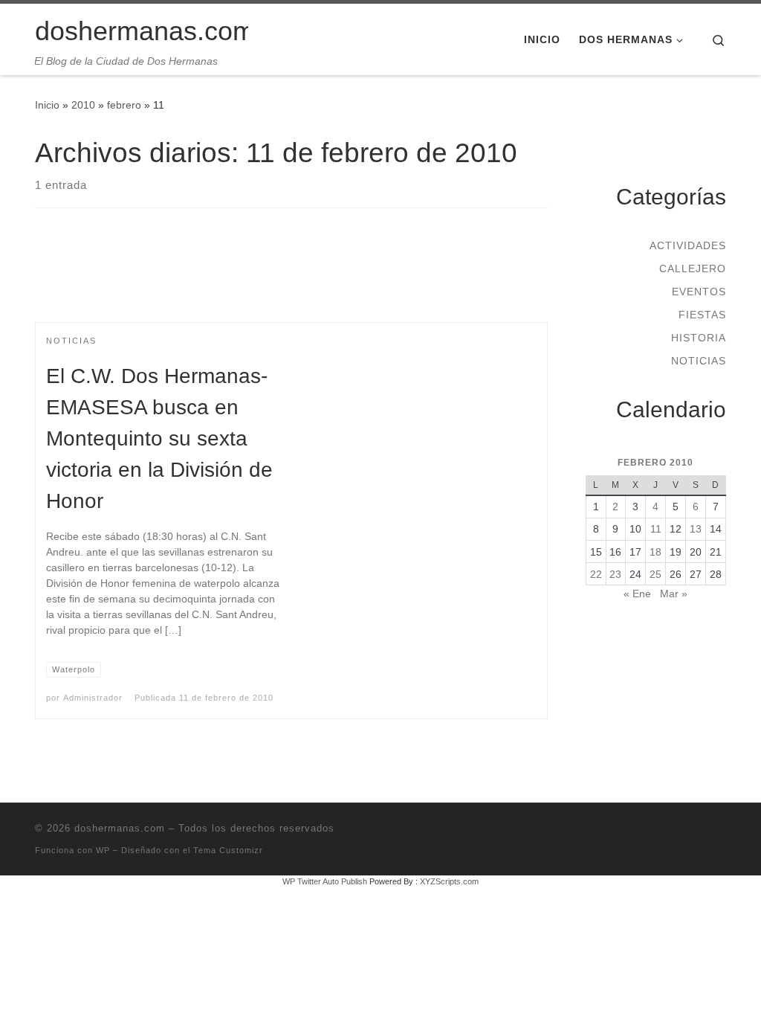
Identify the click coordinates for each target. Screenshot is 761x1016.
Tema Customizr (228, 850)
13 (696, 529)
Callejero (692, 268)
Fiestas (702, 315)
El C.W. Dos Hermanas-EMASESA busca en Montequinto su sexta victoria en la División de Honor (159, 438)
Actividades (688, 245)
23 (615, 574)
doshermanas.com (119, 828)
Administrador (93, 697)
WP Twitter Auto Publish (324, 881)
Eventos (699, 292)
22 (596, 574)
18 (655, 552)
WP (103, 850)
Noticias (698, 361)
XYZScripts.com (449, 881)
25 (655, 574)
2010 (83, 105)
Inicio (47, 105)
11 (655, 529)
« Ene (637, 593)
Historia (698, 338)
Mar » (673, 593)
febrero (124, 105)
